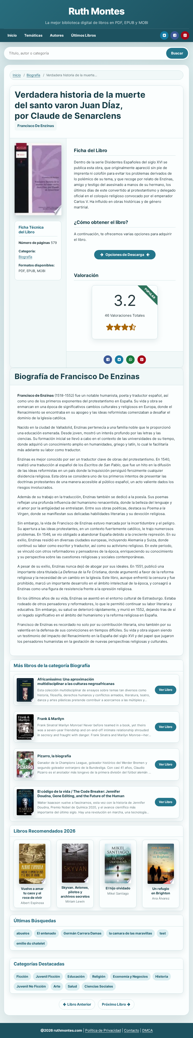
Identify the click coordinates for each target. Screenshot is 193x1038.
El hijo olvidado (118, 888)
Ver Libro (165, 690)
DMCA (147, 1030)
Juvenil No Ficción (31, 986)
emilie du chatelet (30, 943)
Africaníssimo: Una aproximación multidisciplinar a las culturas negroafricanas (75, 681)
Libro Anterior (79, 1004)
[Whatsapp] (130, 359)
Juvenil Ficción (48, 976)
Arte (56, 986)
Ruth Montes (96, 11)
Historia (161, 976)
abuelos (22, 933)
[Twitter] (164, 35)
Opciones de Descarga (124, 254)
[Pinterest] (185, 35)
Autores (57, 35)
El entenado (46, 933)
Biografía (33, 75)
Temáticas (33, 35)
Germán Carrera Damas (82, 933)
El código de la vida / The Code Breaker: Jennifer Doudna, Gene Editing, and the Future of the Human (80, 793)
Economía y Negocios (130, 976)
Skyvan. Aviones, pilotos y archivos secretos (75, 891)
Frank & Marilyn (50, 718)
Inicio (12, 35)
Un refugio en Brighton (160, 891)
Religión (98, 976)
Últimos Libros (83, 35)
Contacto (131, 1030)
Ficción (22, 976)
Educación (76, 976)
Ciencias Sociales (98, 986)
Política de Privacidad (103, 1030)
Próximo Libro (114, 1004)
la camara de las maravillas (130, 933)
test (163, 933)
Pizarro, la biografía (54, 756)
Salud (72, 986)
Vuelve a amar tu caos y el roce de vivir (32, 893)
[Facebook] (174, 35)
